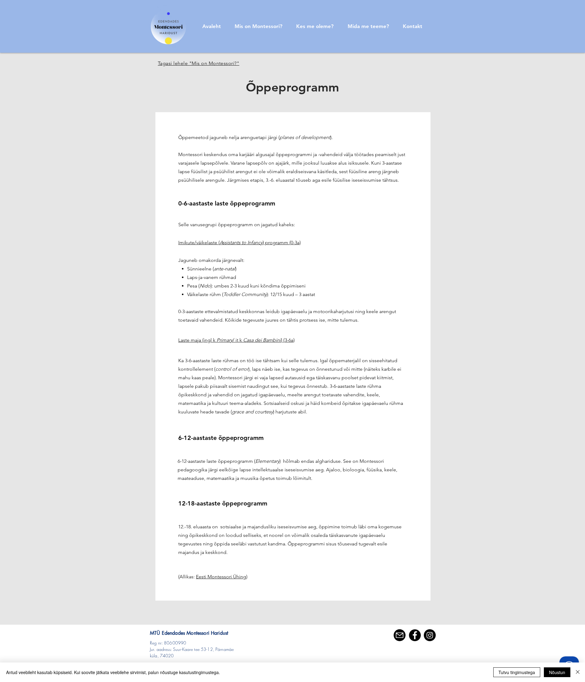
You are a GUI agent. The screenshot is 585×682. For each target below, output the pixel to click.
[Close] (577, 672)
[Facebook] (415, 635)
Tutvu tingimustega (516, 672)
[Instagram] (430, 635)
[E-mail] (400, 635)
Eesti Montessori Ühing (221, 577)
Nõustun (557, 672)
